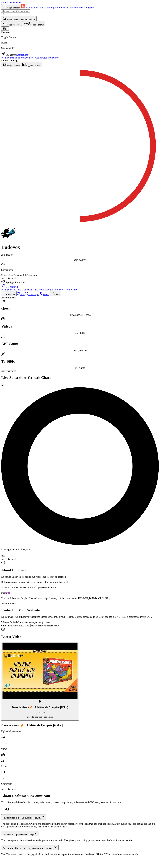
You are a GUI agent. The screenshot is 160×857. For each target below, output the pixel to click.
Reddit (46, 294)
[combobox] (15, 11)
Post (22, 294)
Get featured (22, 54)
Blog (51, 7)
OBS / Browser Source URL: (15, 625)
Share (57, 294)
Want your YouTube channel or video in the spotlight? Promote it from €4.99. (39, 289)
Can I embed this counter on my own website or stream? (28, 848)
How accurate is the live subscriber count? (21, 818)
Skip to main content (11, 2)
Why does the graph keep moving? (18, 834)
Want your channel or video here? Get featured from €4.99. (30, 57)
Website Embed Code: (12, 622)
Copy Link (10, 294)
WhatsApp (33, 294)
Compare (89, 7)
